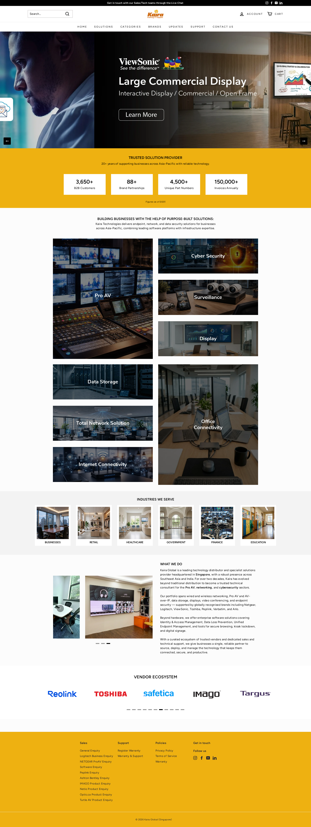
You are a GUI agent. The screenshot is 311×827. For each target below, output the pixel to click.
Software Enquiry (91, 767)
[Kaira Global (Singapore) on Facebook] (202, 758)
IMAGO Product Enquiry (95, 783)
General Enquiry (90, 750)
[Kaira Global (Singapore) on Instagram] (195, 758)
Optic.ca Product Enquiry (96, 794)
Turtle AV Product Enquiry (96, 800)
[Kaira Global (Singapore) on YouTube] (208, 758)
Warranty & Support (130, 756)
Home (82, 26)
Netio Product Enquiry (94, 789)
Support (198, 26)
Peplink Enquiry (89, 772)
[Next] (303, 141)
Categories (130, 26)
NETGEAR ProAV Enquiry (96, 761)
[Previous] (7, 141)
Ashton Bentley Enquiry (95, 778)
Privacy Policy (164, 750)
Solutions (103, 26)
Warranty (161, 761)
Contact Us (223, 26)
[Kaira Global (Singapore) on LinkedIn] (215, 758)
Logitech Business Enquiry (96, 756)
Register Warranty (129, 750)
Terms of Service (166, 756)
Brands (155, 26)
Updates (176, 26)
